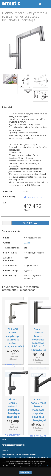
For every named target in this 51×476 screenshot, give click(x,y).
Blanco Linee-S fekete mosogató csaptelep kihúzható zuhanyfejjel (38, 339)
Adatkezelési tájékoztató (13, 445)
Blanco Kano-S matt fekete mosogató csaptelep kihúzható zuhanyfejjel (38, 410)
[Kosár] (34, 3)
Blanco (27, 243)
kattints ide (44, 466)
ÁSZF (4, 440)
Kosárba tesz (30, 223)
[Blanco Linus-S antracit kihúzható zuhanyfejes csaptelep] (13, 382)
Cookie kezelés (9, 450)
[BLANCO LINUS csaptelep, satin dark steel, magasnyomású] (13, 312)
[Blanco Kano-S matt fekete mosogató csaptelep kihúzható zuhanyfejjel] (38, 382)
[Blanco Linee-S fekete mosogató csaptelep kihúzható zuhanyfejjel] (38, 312)
